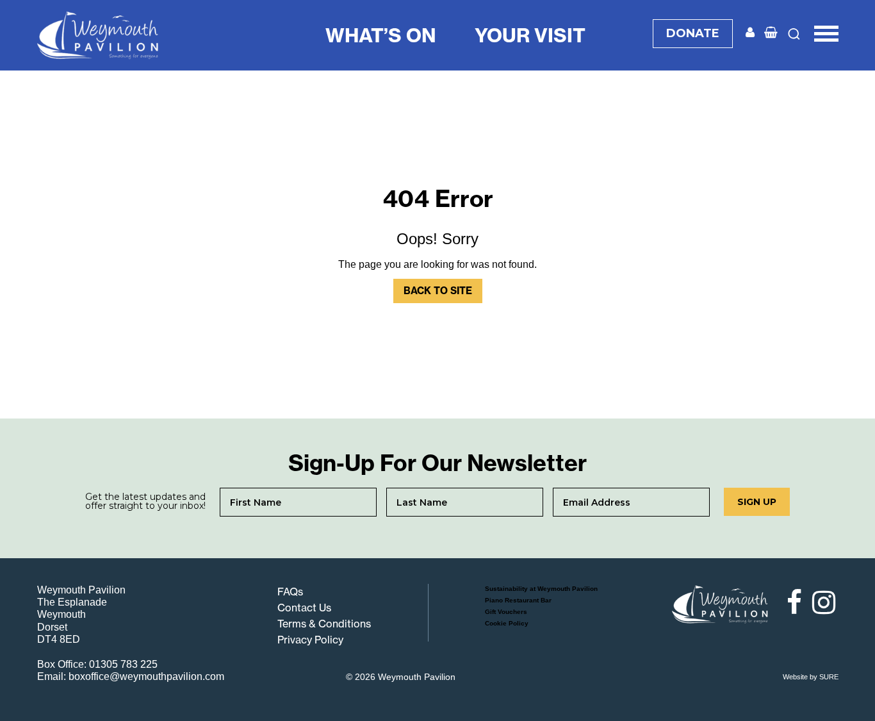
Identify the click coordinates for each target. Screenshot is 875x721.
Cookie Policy (506, 623)
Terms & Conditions (324, 623)
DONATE (692, 33)
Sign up (756, 502)
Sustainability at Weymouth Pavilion (541, 588)
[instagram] (821, 602)
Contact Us (304, 607)
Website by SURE (810, 677)
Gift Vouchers (506, 611)
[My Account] (750, 33)
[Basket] (771, 33)
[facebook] (788, 602)
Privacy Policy (310, 639)
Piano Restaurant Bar (518, 600)
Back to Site (438, 291)
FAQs (290, 591)
